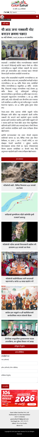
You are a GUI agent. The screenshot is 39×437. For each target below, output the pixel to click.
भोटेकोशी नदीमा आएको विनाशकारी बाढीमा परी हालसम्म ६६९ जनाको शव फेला (19, 246)
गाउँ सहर (6, 23)
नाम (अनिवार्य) (5, 360)
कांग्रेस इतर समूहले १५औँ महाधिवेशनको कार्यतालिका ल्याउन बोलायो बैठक (19, 314)
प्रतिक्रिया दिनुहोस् (6, 375)
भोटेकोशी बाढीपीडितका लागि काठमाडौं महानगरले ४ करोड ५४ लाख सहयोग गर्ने (19, 280)
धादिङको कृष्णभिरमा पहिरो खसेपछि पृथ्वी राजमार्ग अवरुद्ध (19, 216)
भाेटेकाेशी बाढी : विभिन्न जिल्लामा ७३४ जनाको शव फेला (19, 187)
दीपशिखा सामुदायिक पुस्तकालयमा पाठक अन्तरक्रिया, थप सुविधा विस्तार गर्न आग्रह (19, 340)
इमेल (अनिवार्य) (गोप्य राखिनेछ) (9, 368)
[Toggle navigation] (37, 16)
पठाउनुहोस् (5, 386)
